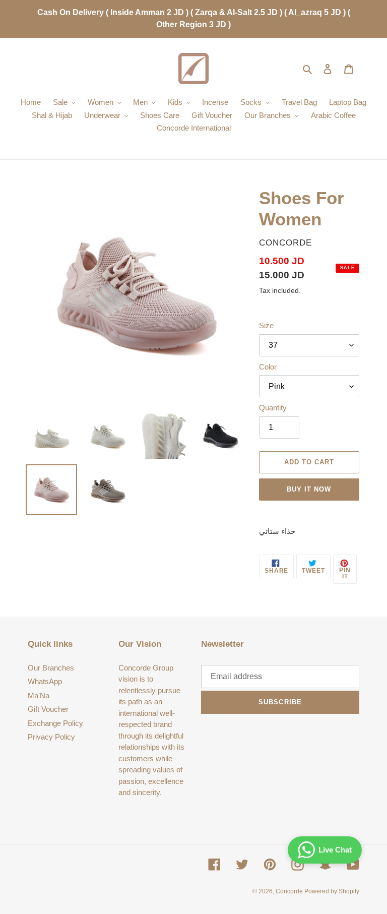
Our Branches (51, 667)
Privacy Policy (51, 737)
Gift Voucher (48, 709)
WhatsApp (45, 681)
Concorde (290, 891)
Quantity (273, 407)
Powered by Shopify (331, 891)
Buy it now (309, 489)
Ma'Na (38, 695)
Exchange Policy (55, 723)
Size (266, 325)
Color (268, 366)
